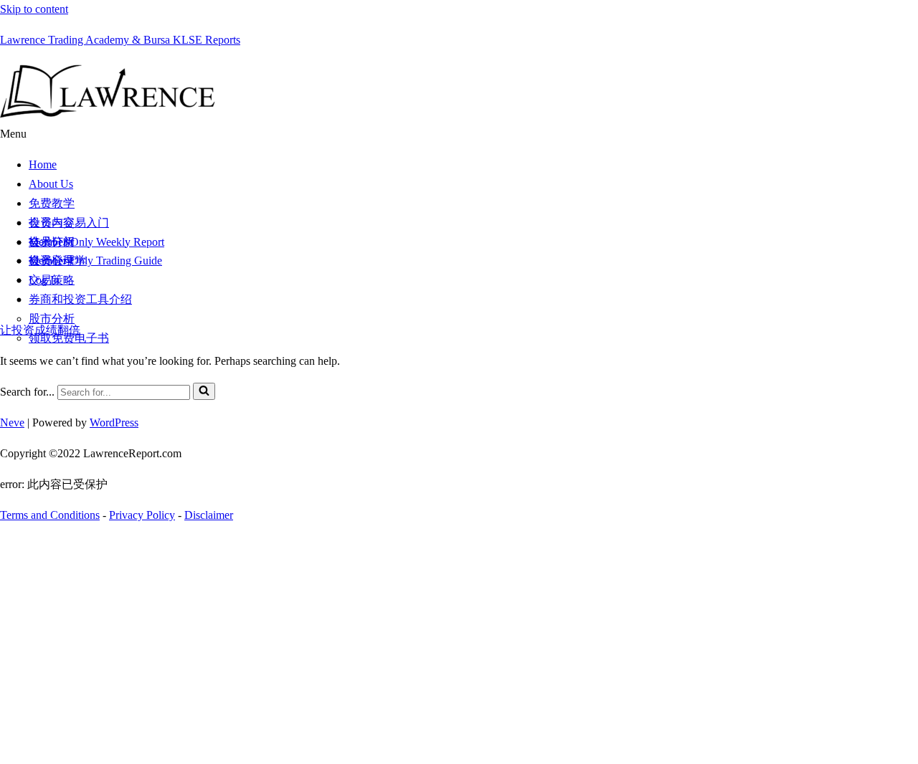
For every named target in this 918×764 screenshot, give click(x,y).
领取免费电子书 (69, 338)
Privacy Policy (142, 515)
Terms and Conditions (50, 515)
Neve (12, 422)
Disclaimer (208, 515)
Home (43, 164)
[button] (459, 134)
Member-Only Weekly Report (96, 242)
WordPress (114, 422)
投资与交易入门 (69, 222)
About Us (51, 184)
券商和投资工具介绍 (80, 299)
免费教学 (52, 203)
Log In (44, 280)
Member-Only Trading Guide (95, 260)
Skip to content (34, 9)
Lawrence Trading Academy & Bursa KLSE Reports (120, 40)
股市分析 (52, 318)
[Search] (204, 391)
